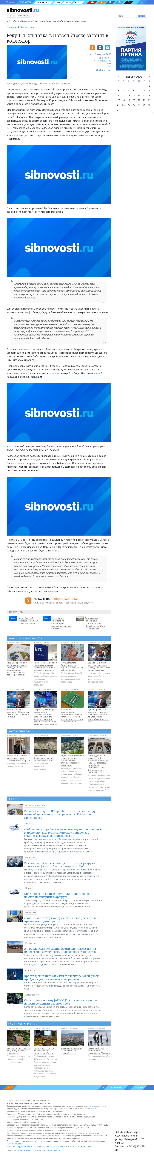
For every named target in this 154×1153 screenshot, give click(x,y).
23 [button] (149, 100)
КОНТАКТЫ (116, 1087)
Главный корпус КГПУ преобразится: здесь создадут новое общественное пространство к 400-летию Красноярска (17, 668)
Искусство (30, 943)
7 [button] (139, 90)
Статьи (11, 15)
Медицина (30, 857)
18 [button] (123, 100)
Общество (65, 21)
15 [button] (144, 95)
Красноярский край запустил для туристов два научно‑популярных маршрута (57, 895)
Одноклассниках (66, 599)
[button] (119, 76)
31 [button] (118, 109)
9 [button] (149, 90)
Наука (28, 823)
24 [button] (118, 104)
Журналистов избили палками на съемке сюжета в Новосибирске (18, 758)
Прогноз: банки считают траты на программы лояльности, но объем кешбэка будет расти (45, 666)
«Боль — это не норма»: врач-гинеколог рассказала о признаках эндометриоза (61, 919)
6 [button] (133, 90)
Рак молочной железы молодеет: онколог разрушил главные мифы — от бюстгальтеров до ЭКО (60, 864)
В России (38, 21)
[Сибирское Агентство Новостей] (23, 10)
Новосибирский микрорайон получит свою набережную (28, 621)
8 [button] (144, 90)
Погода (40, 2)
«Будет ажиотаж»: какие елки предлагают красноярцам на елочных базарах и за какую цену (72, 760)
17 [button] (118, 100)
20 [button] (134, 100)
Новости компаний (35, 805)
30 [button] (149, 104)
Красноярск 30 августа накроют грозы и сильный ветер (71, 1050)
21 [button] (139, 100)
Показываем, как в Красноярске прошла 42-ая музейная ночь (44, 758)
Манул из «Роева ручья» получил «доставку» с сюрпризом (18, 1050)
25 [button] (123, 104)
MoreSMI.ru (55, 1150)
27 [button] (134, 104)
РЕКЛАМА (139, 1087)
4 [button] (123, 90)
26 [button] (129, 104)
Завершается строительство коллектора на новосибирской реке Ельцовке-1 (61, 623)
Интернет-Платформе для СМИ (36, 1150)
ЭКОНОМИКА (105, 58)
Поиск (141, 15)
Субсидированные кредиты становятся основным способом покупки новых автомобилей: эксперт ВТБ (98, 715)
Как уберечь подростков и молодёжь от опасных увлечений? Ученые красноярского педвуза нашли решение (72, 715)
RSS (9, 1087)
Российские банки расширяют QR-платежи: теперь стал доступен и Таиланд (18, 713)
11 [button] (123, 95)
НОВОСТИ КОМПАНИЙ (25, 638)
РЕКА (109, 66)
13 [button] (134, 95)
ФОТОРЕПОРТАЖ (21, 731)
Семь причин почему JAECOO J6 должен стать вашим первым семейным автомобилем (60, 1001)
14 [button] (139, 95)
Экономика (80, 21)
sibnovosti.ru (90, 1108)
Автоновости (32, 994)
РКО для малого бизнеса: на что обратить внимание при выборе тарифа (72, 666)
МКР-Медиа (23, 15)
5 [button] (128, 90)
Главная (11, 27)
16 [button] (149, 95)
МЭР (109, 63)
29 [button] (144, 104)
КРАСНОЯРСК (25, 2)
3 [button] (118, 90)
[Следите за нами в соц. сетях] (92, 2)
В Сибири (14, 21)
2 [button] (149, 85)
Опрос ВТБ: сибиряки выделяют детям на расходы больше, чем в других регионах (99, 666)
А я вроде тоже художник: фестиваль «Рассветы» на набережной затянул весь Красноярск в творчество (60, 950)
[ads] (131, 49)
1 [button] (144, 85)
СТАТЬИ (15, 798)
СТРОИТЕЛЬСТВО (102, 60)
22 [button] (144, 100)
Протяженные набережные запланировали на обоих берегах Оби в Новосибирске (95, 623)
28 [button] (139, 104)
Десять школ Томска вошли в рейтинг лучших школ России (44, 1050)
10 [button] (118, 95)
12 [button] (129, 95)
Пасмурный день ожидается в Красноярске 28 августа (99, 1050)
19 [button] (129, 100)
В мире (26, 21)
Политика (50, 21)
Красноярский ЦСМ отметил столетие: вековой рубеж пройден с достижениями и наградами (61, 977)
